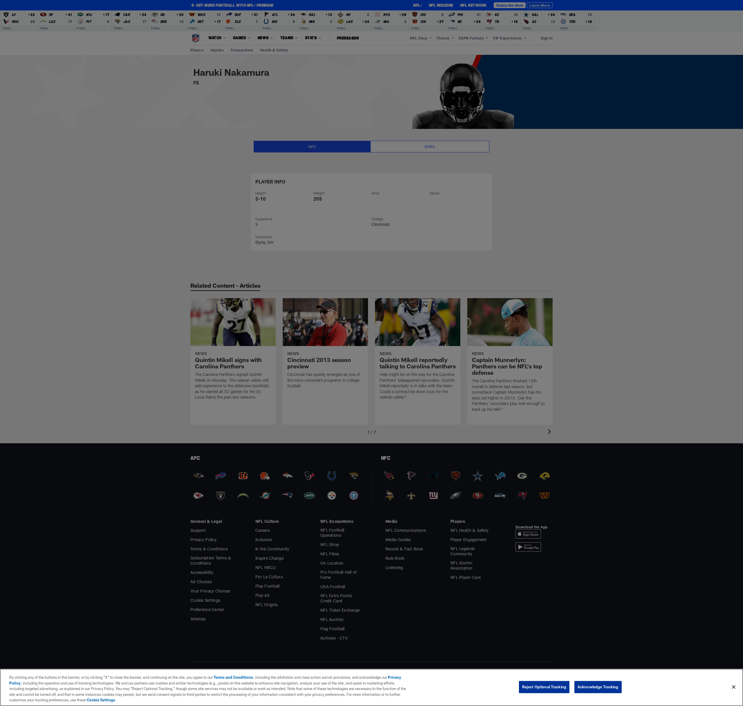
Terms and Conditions (233, 677)
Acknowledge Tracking (598, 687)
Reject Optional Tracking (544, 687)
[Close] (733, 687)
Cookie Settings (101, 700)
